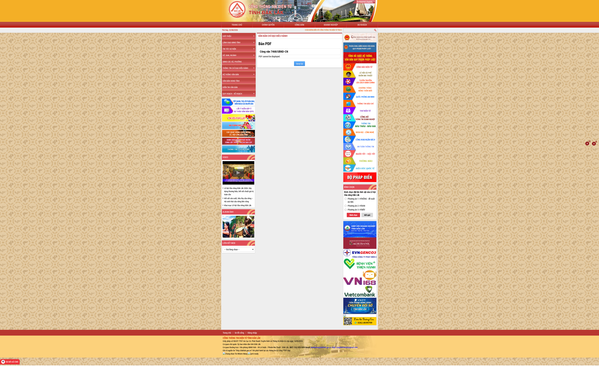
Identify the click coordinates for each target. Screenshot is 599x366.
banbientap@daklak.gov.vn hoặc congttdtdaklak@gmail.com (334, 347)
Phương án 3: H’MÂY (356, 209)
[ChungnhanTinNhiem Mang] (235, 353)
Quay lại (299, 63)
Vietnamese (361, 1)
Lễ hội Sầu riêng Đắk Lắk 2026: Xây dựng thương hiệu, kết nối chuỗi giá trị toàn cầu (239, 191)
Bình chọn (353, 215)
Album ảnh (228, 211)
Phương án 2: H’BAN (356, 205)
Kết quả (367, 215)
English (369, 1)
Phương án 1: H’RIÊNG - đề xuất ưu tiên (361, 200)
